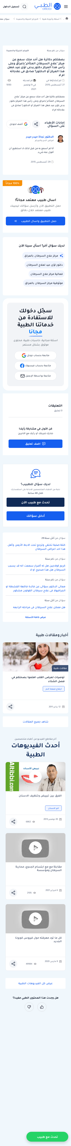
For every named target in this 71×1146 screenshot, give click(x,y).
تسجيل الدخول (11, 6)
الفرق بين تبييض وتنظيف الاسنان (40, 796)
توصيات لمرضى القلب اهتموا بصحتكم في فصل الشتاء (38, 679)
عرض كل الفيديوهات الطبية (35, 983)
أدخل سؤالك (35, 515)
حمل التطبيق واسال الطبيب (38, 221)
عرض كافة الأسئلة (35, 617)
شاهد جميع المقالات (35, 722)
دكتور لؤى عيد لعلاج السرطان (44, 265)
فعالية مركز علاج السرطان (46, 274)
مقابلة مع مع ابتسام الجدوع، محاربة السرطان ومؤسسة (38, 868)
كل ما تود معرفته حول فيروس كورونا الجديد (38, 939)
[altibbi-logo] (48, 6)
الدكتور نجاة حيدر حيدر (40, 136)
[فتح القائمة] (65, 6)
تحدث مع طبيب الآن (35, 502)
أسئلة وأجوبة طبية (50, 19)
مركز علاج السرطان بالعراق (41, 256)
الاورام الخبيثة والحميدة (27, 19)
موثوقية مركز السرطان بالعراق (44, 283)
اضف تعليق (32, 444)
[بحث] (24, 6)
